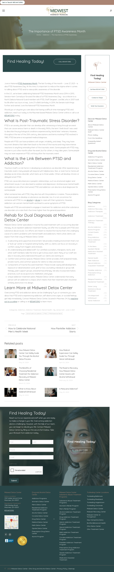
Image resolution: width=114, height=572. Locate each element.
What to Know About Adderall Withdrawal (27, 390)
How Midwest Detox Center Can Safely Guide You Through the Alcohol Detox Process (29, 354)
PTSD (45, 313)
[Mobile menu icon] (3, 10)
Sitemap (71, 569)
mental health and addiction (34, 313)
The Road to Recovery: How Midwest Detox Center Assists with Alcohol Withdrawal (68, 372)
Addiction (21, 310)
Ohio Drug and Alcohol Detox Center (42, 569)
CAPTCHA (13, 464)
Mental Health (47, 310)
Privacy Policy (62, 569)
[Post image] (10, 353)
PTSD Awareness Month (27, 83)
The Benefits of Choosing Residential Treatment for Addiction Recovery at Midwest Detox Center (29, 374)
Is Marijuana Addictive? (68, 389)
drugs (37, 200)
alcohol (30, 200)
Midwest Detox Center (19, 569)
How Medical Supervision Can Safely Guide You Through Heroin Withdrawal (68, 354)
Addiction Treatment (33, 310)
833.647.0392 (9, 115)
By (59, 310)
